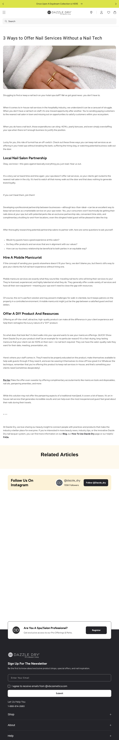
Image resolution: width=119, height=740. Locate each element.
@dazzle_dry (72, 480)
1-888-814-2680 (16, 706)
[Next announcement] (116, 4)
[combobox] (59, 21)
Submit (59, 693)
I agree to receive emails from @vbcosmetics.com (39, 686)
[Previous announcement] (3, 4)
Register (96, 630)
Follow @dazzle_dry (96, 482)
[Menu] (4, 12)
